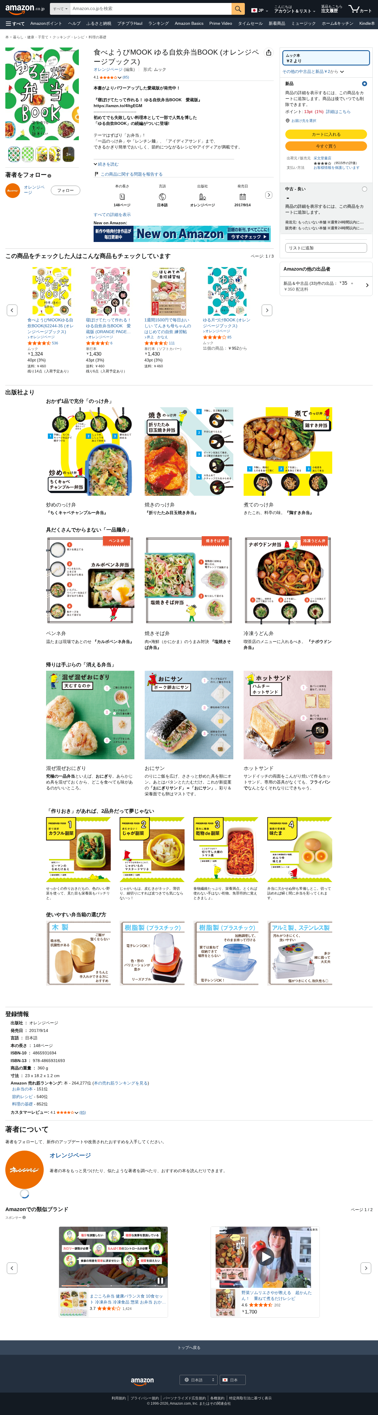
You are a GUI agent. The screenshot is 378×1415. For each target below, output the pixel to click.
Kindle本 (367, 23)
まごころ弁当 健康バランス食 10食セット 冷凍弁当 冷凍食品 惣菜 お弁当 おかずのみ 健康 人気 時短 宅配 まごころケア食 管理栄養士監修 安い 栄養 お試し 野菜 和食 (128, 1299)
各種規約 (217, 1398)
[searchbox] (151, 8)
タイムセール (250, 23)
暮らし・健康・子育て (30, 37)
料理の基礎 (97, 37)
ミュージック (303, 23)
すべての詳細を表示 (112, 214)
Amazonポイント (46, 23)
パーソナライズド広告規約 (184, 1398)
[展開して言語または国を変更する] (267, 11)
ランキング (158, 23)
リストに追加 (301, 248)
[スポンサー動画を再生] (265, 1257)
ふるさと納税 (99, 23)
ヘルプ (74, 23)
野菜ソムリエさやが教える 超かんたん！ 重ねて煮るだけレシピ (277, 1295)
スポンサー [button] (13, 1217)
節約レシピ (22, 1096)
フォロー (65, 190)
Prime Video (220, 23)
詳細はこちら (338, 111)
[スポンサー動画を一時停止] (160, 1281)
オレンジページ (108, 69)
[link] (51, 326)
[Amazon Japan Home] (142, 1382)
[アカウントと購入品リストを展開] (314, 11)
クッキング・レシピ (68, 37)
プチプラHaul (129, 23)
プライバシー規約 (145, 1398)
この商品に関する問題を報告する (132, 174)
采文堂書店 (322, 158)
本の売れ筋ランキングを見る (121, 1083)
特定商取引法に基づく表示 (250, 1398)
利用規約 (119, 1398)
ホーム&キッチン (337, 23)
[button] (15, 23)
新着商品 (277, 23)
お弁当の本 (22, 1089)
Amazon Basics (189, 23)
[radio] (326, 57)
